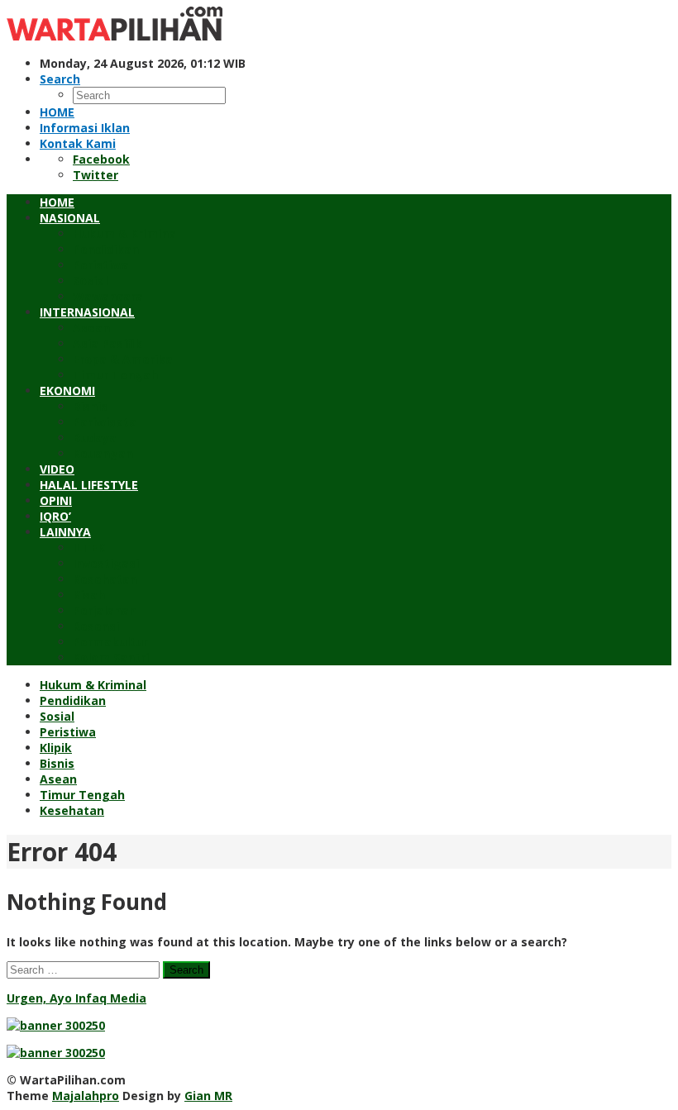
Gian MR (208, 1095)
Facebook (101, 159)
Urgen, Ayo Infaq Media (76, 998)
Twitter (95, 175)
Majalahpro (85, 1095)
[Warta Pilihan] (114, 36)
